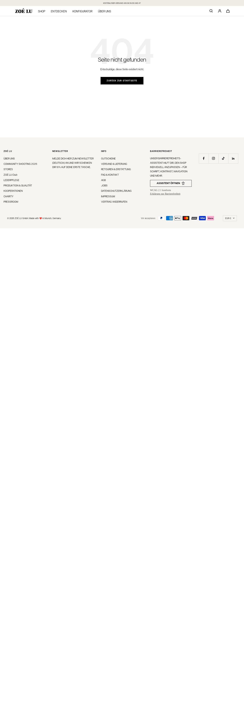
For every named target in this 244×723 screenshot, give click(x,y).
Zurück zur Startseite (122, 80)
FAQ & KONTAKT (110, 174)
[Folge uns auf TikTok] (223, 158)
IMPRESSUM (108, 196)
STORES (8, 169)
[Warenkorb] (228, 11)
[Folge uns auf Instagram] (213, 158)
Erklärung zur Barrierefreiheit (165, 193)
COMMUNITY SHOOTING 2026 (20, 163)
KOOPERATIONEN (13, 190)
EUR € (228, 218)
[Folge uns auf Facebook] (204, 158)
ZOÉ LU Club (10, 174)
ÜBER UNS (9, 158)
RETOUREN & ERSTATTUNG (116, 169)
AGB (103, 180)
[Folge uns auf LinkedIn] (233, 158)
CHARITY (8, 196)
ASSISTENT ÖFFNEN (168, 183)
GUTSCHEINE (108, 158)
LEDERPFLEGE (11, 180)
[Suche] (211, 11)
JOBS (104, 185)
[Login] (220, 11)
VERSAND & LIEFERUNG (114, 163)
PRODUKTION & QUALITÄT (18, 185)
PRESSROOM (11, 201)
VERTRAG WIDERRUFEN (114, 201)
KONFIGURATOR (82, 11)
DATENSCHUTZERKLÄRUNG (116, 190)
